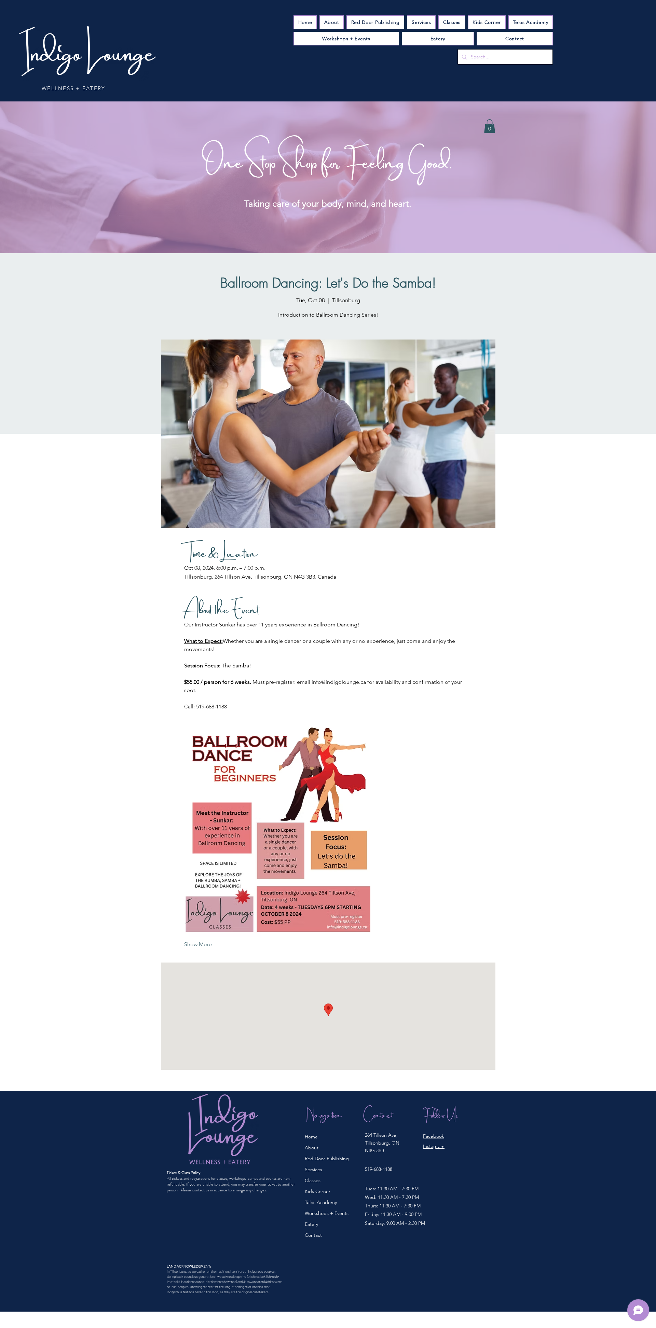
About (311, 1148)
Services (313, 1169)
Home (311, 1137)
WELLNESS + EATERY (73, 88)
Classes (312, 1180)
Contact (313, 1235)
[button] (421, 22)
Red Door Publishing (327, 1159)
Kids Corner (317, 1191)
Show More (198, 944)
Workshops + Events (326, 1213)
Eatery (311, 1224)
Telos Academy (321, 1202)
